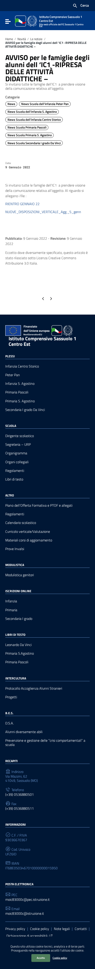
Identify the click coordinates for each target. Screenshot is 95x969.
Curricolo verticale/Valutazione (27, 531)
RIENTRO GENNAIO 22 (22, 203)
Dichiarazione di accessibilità (27, 935)
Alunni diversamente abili (23, 732)
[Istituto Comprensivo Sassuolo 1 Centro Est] (26, 20)
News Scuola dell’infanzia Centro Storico (34, 119)
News (11, 103)
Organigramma (16, 453)
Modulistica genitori (19, 575)
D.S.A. (9, 723)
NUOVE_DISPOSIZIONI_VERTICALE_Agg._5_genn (43, 211)
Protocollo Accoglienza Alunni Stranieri (33, 688)
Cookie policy (60, 958)
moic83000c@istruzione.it (24, 913)
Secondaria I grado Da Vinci (25, 410)
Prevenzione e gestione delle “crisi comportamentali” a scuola (45, 742)
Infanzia (11, 601)
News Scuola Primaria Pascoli (27, 127)
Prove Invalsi (14, 549)
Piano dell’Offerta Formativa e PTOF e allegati (38, 505)
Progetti (11, 697)
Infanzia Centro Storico (22, 366)
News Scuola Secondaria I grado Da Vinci (34, 143)
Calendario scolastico (20, 523)
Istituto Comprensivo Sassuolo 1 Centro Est (42, 341)
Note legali (62, 928)
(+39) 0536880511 (19, 808)
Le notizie (36, 39)
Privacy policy (15, 928)
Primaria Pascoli (16, 392)
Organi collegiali (16, 462)
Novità (21, 39)
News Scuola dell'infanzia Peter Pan (45, 103)
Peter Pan (12, 375)
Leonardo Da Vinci (18, 645)
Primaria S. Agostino (20, 401)
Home (9, 39)
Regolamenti (14, 471)
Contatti (81, 928)
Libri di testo (14, 479)
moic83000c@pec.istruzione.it (27, 899)
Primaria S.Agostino (19, 653)
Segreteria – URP (18, 444)
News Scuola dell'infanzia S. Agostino (32, 111)
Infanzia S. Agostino (19, 383)
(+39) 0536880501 (19, 794)
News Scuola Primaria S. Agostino (30, 135)
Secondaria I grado (18, 619)
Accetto (41, 958)
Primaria (11, 610)
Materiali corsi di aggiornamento (28, 540)
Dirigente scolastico (19, 436)
